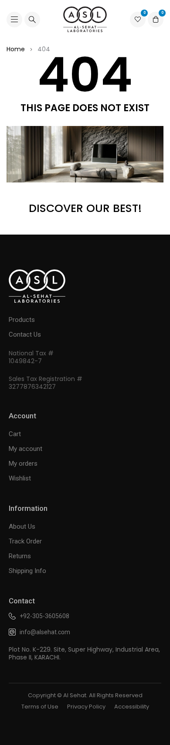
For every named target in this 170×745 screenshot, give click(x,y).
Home (16, 49)
